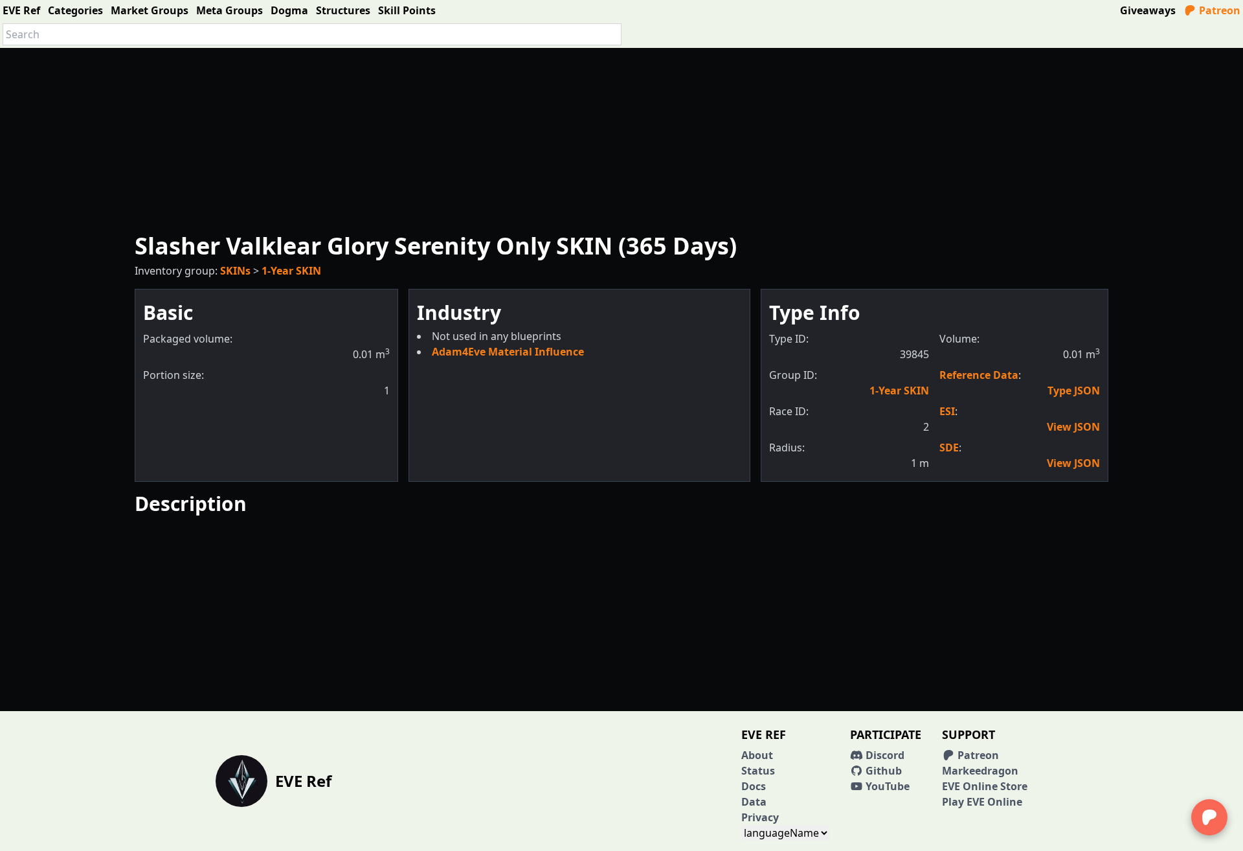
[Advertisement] (621, 138)
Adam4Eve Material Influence (508, 352)
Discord (883, 755)
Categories (75, 10)
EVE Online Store (984, 786)
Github (882, 771)
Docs (753, 786)
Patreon (1218, 10)
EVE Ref (21, 10)
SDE (949, 447)
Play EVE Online (982, 802)
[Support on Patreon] (1209, 817)
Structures (343, 10)
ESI (947, 411)
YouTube (886, 786)
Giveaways (1148, 10)
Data (754, 802)
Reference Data (978, 375)
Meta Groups (229, 10)
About (757, 755)
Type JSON (1073, 390)
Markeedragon (980, 771)
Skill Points (407, 10)
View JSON (1073, 427)
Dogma (289, 10)
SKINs (235, 271)
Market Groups (149, 10)
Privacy (760, 817)
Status (758, 771)
